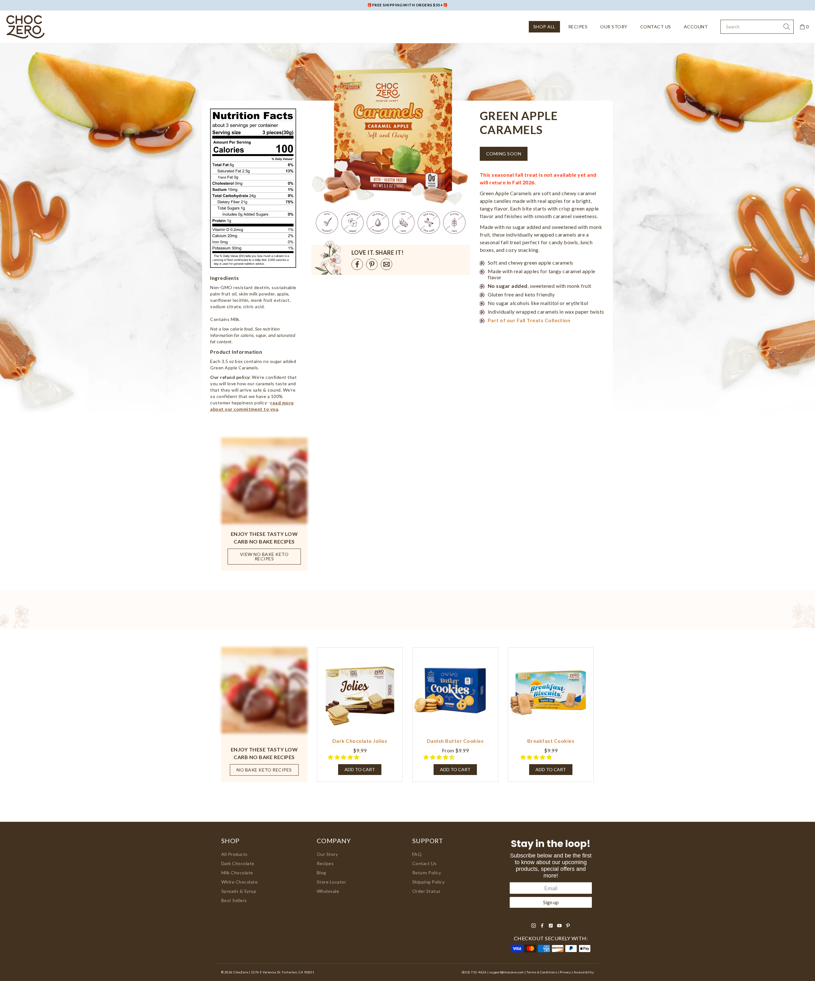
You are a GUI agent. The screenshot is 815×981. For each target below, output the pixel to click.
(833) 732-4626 (474, 972)
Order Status (426, 891)
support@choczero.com (506, 972)
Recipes (577, 26)
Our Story (613, 26)
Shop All (544, 26)
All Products (234, 854)
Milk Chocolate (237, 872)
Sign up (551, 902)
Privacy (565, 972)
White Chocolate (239, 882)
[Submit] (787, 27)
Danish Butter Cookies (455, 741)
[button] (344, 757)
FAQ (417, 854)
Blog (321, 872)
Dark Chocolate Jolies (359, 741)
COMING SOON (503, 153)
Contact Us (655, 26)
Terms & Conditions (542, 972)
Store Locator (331, 882)
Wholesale (328, 891)
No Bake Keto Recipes (264, 769)
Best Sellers (234, 900)
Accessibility (584, 972)
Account (696, 26)
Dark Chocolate (237, 863)
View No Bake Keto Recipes (264, 556)
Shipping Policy (428, 882)
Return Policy (426, 872)
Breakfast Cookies (550, 741)
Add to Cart (455, 769)
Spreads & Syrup (238, 891)
